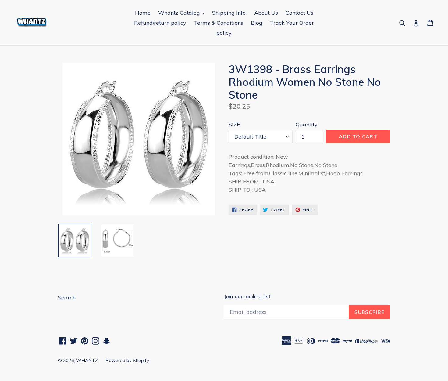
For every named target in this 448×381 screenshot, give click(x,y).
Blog (256, 22)
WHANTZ (87, 360)
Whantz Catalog (179, 12)
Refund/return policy (160, 22)
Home (143, 12)
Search (67, 297)
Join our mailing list (247, 296)
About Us (266, 12)
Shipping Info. (229, 12)
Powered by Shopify (127, 360)
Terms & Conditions (218, 22)
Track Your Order (292, 22)
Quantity (307, 124)
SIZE (234, 124)
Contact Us (299, 12)
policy (224, 32)
